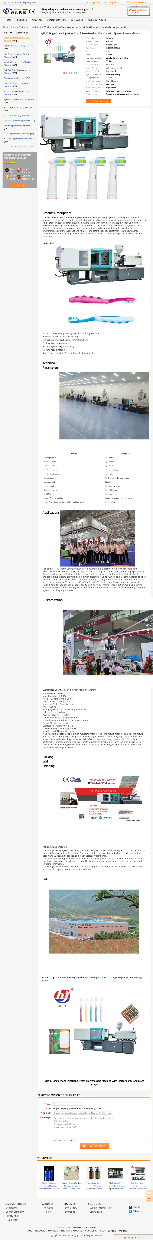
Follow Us (137, 1211)
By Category (71, 1207)
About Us (37, 19)
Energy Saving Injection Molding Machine (32, 27)
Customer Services (15, 1203)
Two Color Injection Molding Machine (19, 138)
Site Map (65, 1230)
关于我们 (112, 1230)
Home (8, 19)
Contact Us (77, 19)
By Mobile (70, 1211)
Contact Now (19, 185)
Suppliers (53, 1230)
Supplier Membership (101, 1207)
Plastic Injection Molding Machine (18, 107)
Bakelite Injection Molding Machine (18, 45)
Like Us (136, 1207)
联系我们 (123, 1230)
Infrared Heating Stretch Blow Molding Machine (82, 977)
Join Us (47, 1211)
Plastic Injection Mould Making (17, 133)
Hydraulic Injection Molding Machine (19, 99)
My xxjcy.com (29, 2)
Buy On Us (69, 1203)
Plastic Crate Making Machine (16, 146)
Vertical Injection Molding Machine (18, 125)
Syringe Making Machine (14, 78)
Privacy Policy (12, 1215)
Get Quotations (97, 19)
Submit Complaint (15, 1211)
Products (21, 19)
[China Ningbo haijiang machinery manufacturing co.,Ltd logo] (19, 14)
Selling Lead (96, 1211)
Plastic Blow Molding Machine (16, 115)
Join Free (16, 2)
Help (102, 1230)
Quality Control (56, 19)
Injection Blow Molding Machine (17, 120)
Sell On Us (94, 1203)
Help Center (12, 1219)
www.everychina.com (84, 1227)
